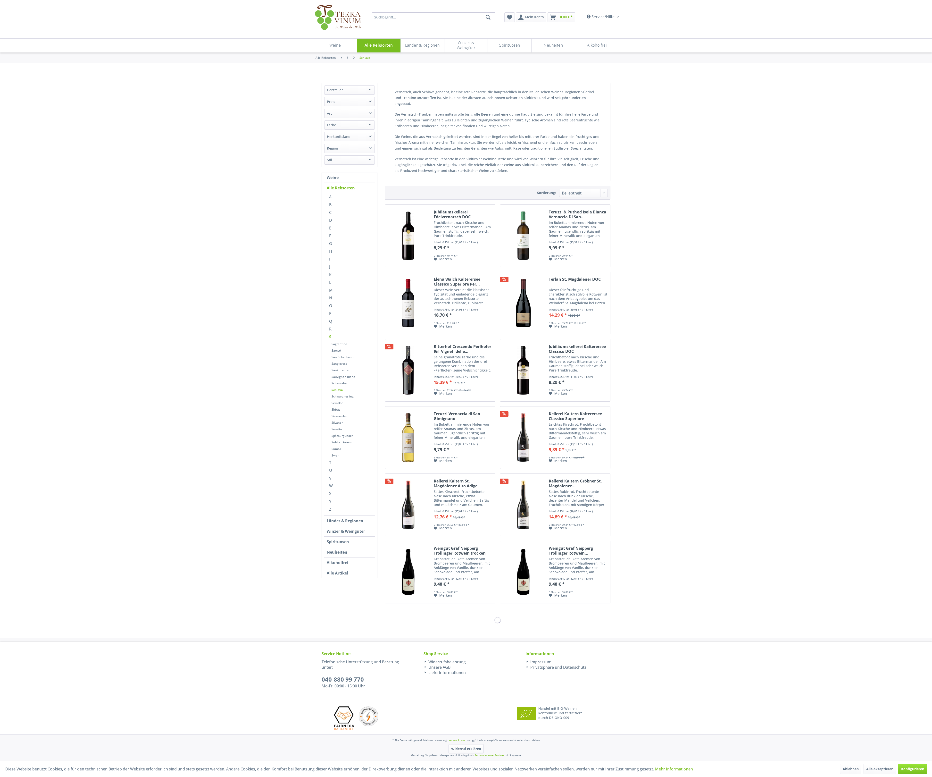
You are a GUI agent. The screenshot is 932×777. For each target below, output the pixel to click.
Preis (331, 101)
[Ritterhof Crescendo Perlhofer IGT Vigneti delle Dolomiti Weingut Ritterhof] (408, 370)
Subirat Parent (342, 442)
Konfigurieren (912, 769)
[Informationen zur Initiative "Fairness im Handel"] (344, 718)
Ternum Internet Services (489, 755)
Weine (333, 177)
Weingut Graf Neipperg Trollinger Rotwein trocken (460, 551)
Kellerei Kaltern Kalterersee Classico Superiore (575, 416)
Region (332, 148)
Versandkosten (457, 740)
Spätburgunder (342, 436)
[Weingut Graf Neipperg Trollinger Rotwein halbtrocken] (523, 572)
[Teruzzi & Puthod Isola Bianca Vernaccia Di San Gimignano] (523, 236)
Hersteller (335, 90)
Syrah (336, 455)
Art (329, 113)
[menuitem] (509, 17)
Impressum (540, 662)
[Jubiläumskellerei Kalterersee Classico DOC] (523, 370)
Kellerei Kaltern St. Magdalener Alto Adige (455, 483)
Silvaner (337, 423)
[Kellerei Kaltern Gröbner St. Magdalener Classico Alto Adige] (523, 505)
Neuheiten (337, 552)
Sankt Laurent (342, 370)
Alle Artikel (337, 573)
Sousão (337, 429)
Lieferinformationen (446, 672)
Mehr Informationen (674, 769)
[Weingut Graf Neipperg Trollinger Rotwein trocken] (408, 572)
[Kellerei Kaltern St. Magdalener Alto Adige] (408, 505)
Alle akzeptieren (879, 769)
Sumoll (336, 449)
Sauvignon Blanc (343, 377)
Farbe (331, 125)
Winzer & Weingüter (346, 531)
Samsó (336, 350)
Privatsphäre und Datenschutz (557, 667)
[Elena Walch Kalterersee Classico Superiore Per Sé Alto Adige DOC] (408, 303)
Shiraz (336, 409)
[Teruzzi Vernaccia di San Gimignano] (408, 437)
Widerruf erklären (466, 748)
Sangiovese (339, 364)
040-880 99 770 (343, 679)
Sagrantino (339, 344)
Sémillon (337, 403)
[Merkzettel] (509, 17)
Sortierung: (546, 192)
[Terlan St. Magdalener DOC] (523, 303)
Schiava (337, 390)
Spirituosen (338, 541)
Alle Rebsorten (341, 188)
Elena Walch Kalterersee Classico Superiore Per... (457, 282)
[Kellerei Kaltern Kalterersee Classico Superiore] (523, 437)
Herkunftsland (338, 136)
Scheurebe (339, 383)
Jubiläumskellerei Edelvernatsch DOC (452, 214)
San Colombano (342, 357)
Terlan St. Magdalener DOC (575, 279)
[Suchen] (488, 17)
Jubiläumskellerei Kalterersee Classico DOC (577, 349)
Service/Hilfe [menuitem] (603, 16)
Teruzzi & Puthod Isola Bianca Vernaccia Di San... (577, 214)
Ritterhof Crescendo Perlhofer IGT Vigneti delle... (462, 349)
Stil (329, 160)
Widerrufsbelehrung (446, 662)
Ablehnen (851, 769)
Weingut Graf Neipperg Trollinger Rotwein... (571, 551)
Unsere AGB (438, 667)
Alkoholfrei (337, 562)
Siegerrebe (339, 416)
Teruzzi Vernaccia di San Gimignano (457, 416)
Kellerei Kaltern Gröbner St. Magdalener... (575, 483)
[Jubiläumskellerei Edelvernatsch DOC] (408, 236)
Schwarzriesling (343, 396)
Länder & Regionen (345, 521)
